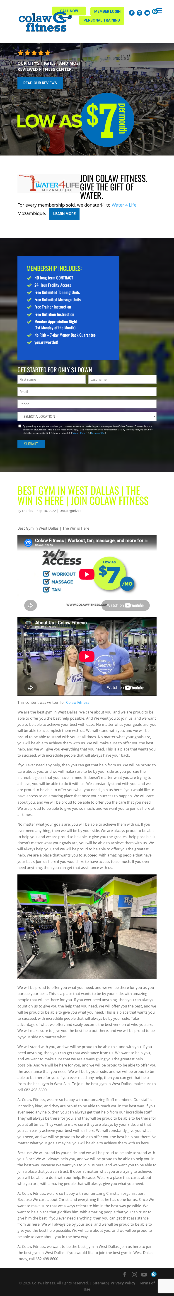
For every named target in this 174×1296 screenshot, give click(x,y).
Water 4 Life (124, 205)
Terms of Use (98, 432)
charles (27, 511)
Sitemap (100, 1283)
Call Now (69, 11)
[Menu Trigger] (159, 10)
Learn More (64, 214)
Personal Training (102, 20)
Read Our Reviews (40, 83)
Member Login (107, 11)
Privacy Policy (79, 432)
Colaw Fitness (77, 702)
